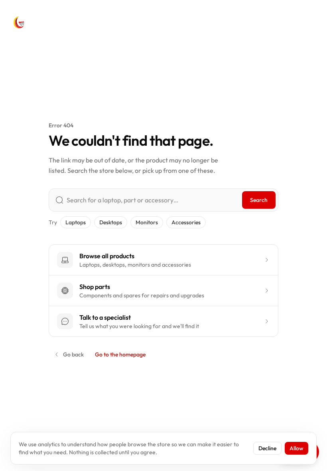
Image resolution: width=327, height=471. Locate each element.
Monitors (147, 222)
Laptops (75, 222)
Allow (296, 448)
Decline (267, 448)
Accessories (186, 222)
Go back (73, 354)
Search (259, 200)
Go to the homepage (120, 354)
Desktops (110, 222)
